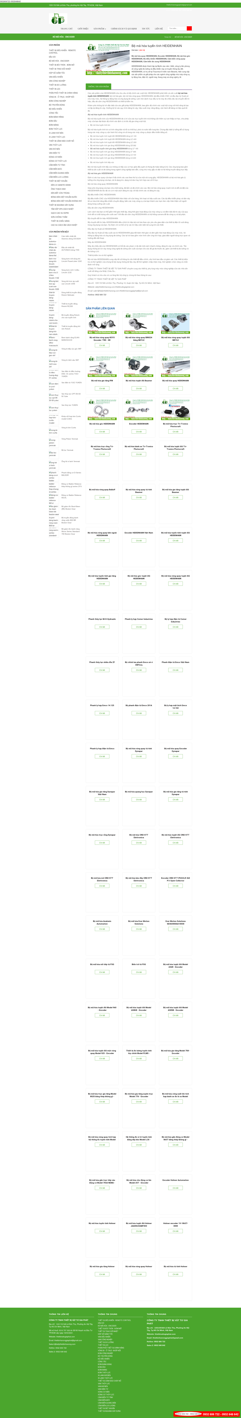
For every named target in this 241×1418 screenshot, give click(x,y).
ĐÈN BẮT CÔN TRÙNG (60, 193)
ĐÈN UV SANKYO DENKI (61, 185)
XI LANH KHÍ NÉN (56, 133)
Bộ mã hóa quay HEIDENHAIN (144, 56)
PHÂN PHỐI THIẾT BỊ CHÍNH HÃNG (63, 93)
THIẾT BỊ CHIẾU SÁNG (60, 221)
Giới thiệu (83, 29)
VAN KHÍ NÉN (54, 149)
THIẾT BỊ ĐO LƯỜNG (57, 85)
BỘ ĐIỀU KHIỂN (55, 109)
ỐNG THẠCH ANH (58, 189)
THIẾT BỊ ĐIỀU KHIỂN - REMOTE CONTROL (62, 51)
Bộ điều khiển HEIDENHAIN (155, 58)
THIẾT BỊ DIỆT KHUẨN (58, 181)
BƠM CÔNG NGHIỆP (57, 101)
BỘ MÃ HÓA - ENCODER (183, 37)
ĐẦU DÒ (52, 57)
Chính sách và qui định (124, 29)
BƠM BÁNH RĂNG (56, 117)
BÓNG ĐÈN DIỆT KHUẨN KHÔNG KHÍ (66, 201)
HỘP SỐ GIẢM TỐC (57, 73)
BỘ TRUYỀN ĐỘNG (57, 105)
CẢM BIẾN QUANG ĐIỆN (59, 173)
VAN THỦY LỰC (55, 145)
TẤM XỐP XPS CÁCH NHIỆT (62, 209)
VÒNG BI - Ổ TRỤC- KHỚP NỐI (61, 97)
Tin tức (146, 29)
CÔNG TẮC (53, 113)
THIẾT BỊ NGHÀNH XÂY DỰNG (61, 205)
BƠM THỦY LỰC (55, 129)
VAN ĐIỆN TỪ (54, 153)
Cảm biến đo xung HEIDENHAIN (156, 61)
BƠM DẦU (53, 121)
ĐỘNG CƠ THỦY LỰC (58, 161)
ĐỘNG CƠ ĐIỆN (55, 157)
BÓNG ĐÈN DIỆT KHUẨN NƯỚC (64, 197)
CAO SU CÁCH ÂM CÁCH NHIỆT (64, 225)
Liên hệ (159, 29)
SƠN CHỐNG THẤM (59, 217)
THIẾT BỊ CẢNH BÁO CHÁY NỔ (61, 141)
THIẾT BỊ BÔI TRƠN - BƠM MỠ (61, 65)
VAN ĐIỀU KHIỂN (56, 77)
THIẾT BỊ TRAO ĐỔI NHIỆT (60, 69)
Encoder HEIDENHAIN (167, 56)
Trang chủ (67, 29)
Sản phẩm (99, 29)
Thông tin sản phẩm (98, 87)
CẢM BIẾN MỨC (55, 169)
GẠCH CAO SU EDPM (60, 213)
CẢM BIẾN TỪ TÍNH (57, 165)
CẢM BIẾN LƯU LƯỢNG (58, 177)
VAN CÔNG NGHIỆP (57, 81)
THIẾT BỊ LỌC (54, 89)
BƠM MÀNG (54, 125)
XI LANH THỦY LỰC (57, 137)
